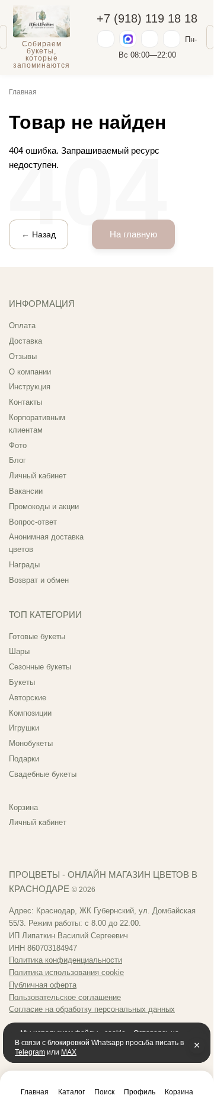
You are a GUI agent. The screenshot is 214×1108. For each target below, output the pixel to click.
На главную (133, 234)
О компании (30, 371)
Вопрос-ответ (33, 522)
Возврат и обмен (39, 580)
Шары (19, 651)
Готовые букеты (37, 636)
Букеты (22, 682)
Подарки (24, 758)
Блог (17, 460)
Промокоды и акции (44, 506)
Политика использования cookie (66, 972)
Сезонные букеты (40, 666)
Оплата (22, 325)
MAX (68, 1052)
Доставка (25, 340)
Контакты (25, 402)
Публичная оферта (42, 984)
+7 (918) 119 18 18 (147, 18)
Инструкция (29, 386)
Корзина (23, 807)
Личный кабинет (37, 475)
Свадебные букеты (42, 774)
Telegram (30, 1052)
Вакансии (26, 491)
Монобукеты (31, 743)
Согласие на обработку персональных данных (92, 1009)
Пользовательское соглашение (65, 997)
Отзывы (23, 356)
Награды (24, 564)
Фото (18, 445)
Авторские (27, 697)
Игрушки (24, 727)
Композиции (30, 713)
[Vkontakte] (171, 38)
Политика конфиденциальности (65, 959)
